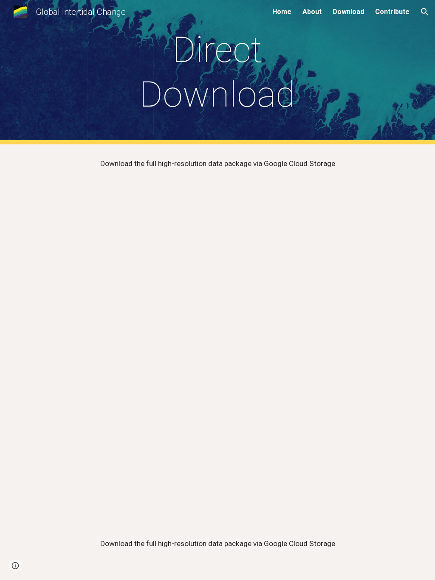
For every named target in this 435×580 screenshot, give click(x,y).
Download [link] (348, 12)
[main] (217, 72)
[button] (425, 12)
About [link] (312, 12)
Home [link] (281, 12)
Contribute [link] (392, 12)
